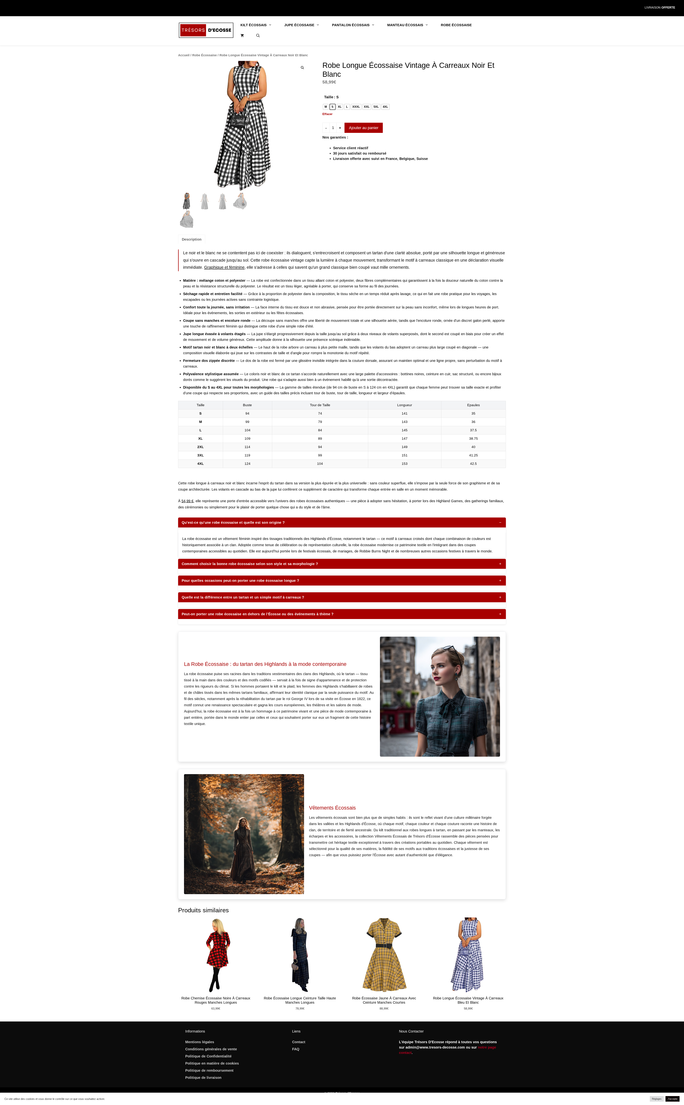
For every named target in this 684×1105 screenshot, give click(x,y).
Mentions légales (199, 1042)
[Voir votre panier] (242, 35)
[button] (258, 35)
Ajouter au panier (363, 128)
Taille (328, 97)
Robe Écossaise (456, 25)
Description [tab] (191, 239)
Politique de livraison (203, 1078)
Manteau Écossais (405, 25)
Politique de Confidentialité (208, 1056)
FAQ (295, 1049)
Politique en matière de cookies (212, 1063)
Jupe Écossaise (299, 25)
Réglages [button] (657, 1099)
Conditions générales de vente (211, 1049)
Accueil (184, 55)
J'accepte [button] (672, 1099)
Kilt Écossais (253, 25)
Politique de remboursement (209, 1070)
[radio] (325, 107)
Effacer (327, 114)
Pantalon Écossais (351, 25)
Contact (298, 1042)
